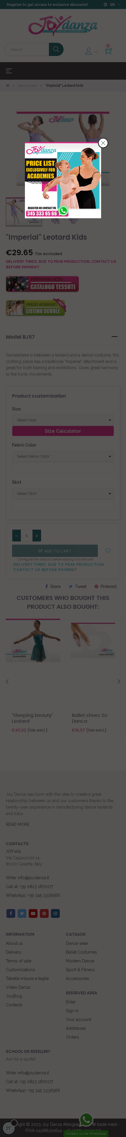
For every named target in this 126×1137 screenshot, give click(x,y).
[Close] (103, 143)
